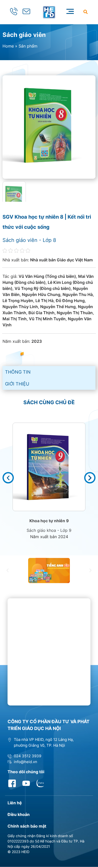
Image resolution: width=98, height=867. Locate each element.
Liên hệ (15, 802)
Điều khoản (19, 814)
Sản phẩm (28, 46)
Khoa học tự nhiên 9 (49, 520)
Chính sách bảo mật (27, 826)
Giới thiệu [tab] (17, 383)
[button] (85, 12)
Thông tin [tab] (18, 372)
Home (8, 46)
